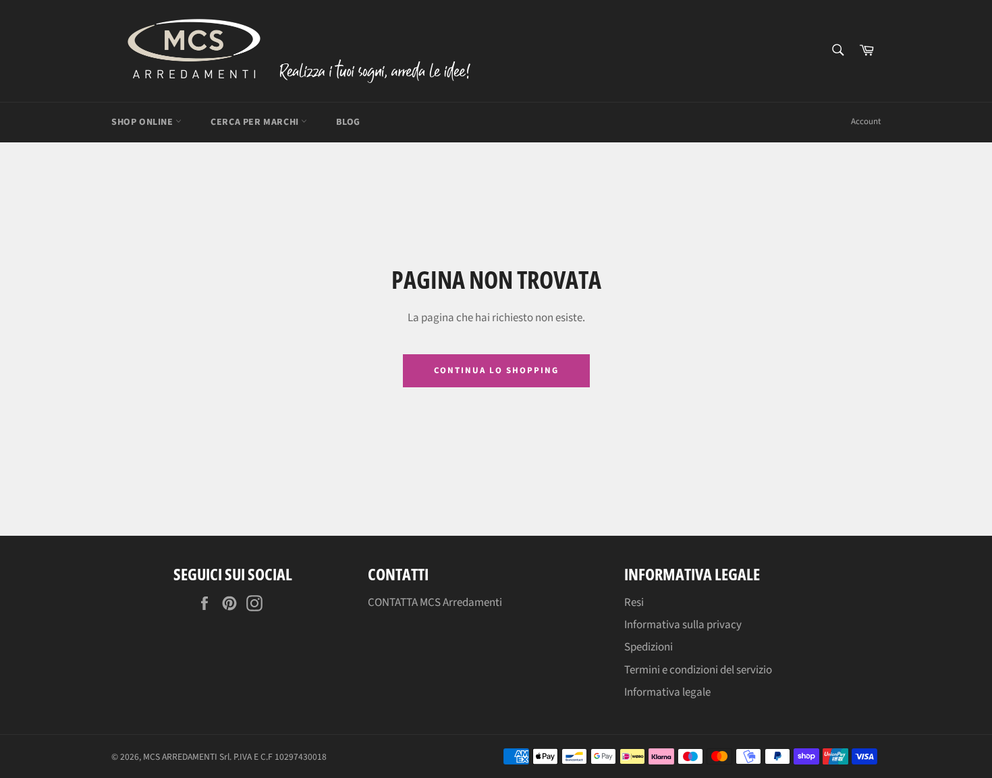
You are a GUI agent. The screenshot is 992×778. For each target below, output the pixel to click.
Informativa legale (667, 692)
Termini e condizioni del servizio (698, 670)
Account (866, 121)
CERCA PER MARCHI (256, 122)
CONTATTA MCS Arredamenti (435, 602)
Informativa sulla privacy (683, 625)
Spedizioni (648, 647)
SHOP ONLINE (143, 122)
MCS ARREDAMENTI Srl (186, 756)
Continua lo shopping (496, 370)
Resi (634, 602)
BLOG (348, 122)
